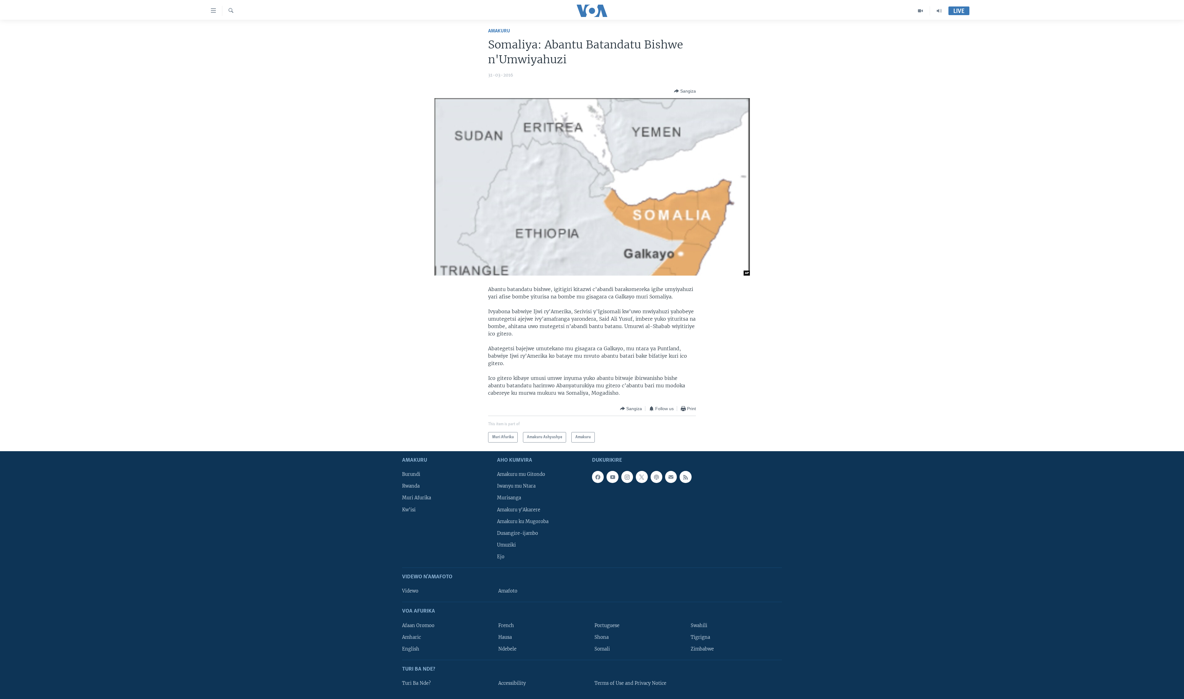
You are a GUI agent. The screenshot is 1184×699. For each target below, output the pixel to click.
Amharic (411, 637)
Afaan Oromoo (418, 625)
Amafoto (507, 591)
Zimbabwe (702, 649)
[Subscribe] (671, 477)
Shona (601, 637)
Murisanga (509, 498)
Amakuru (499, 31)
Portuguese (606, 625)
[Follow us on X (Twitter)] (642, 477)
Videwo (410, 591)
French (506, 625)
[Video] (920, 10)
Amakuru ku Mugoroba (523, 521)
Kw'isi (409, 510)
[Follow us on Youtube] (612, 477)
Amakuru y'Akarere (518, 510)
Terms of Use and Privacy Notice (630, 683)
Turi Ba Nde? (416, 683)
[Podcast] (656, 477)
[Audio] (939, 10)
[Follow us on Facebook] (598, 477)
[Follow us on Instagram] (627, 477)
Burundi (411, 474)
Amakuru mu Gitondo (521, 474)
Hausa (505, 637)
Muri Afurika (416, 498)
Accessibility (512, 683)
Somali (602, 649)
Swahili (699, 625)
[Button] (685, 91)
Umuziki (506, 545)
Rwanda (411, 486)
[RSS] (685, 477)
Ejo (500, 557)
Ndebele (507, 649)
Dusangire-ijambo (517, 533)
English (410, 649)
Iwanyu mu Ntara (516, 486)
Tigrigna (700, 637)
